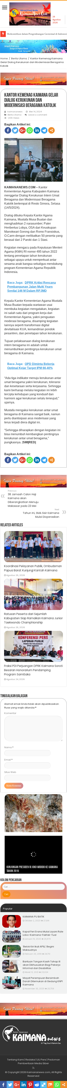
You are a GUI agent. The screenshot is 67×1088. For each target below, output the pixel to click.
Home (4, 58)
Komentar (10, 713)
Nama (8, 747)
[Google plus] (22, 130)
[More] (51, 130)
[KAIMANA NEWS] (30, 15)
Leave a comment (37, 114)
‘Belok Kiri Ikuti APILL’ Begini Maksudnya (38, 948)
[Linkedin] (37, 130)
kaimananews (15, 111)
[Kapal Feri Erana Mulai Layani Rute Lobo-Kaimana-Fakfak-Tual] (11, 936)
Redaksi (30, 1059)
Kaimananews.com (38, 1072)
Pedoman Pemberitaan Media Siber (39, 1061)
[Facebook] (8, 130)
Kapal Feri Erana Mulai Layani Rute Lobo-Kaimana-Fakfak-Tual (43, 933)
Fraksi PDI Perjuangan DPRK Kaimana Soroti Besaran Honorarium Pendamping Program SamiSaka (33, 670)
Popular (7, 908)
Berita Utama (19, 58)
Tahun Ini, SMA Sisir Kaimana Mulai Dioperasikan (41, 513)
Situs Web (10, 772)
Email (8, 759)
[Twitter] (15, 130)
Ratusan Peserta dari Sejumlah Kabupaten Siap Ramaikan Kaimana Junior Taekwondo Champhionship (33, 618)
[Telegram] (44, 130)
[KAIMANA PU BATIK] (11, 921)
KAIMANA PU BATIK (33, 916)
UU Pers (41, 1059)
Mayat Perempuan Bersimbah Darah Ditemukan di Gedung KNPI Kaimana (43, 981)
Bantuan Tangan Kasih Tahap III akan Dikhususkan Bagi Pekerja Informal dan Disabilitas (41, 965)
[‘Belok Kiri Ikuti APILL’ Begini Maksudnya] (11, 951)
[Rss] (33, 1068)
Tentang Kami (15, 1059)
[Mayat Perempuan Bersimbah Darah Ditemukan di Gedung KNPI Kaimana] (11, 982)
